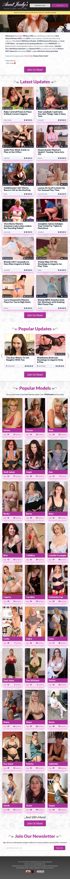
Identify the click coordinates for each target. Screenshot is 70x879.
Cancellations (15, 866)
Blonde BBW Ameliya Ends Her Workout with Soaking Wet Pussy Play (51, 302)
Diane (29, 722)
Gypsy (52, 805)
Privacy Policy (33, 866)
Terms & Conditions (24, 866)
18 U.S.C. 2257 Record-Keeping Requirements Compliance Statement (35, 862)
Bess (51, 513)
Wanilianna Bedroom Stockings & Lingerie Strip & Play (50, 359)
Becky (6, 513)
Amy (51, 430)
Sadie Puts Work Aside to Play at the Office (16, 150)
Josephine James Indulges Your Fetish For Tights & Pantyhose (50, 225)
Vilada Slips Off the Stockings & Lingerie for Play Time (50, 263)
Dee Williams (32, 680)
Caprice (7, 597)
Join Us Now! (35, 69)
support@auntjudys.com (39, 864)
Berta (29, 513)
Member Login (40, 5)
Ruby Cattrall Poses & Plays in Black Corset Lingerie (18, 112)
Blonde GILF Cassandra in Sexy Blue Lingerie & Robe (17, 262)
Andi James (9, 472)
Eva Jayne (8, 763)
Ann (51, 472)
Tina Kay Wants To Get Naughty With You (17, 358)
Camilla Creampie (57, 555)
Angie (29, 472)
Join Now (59, 5)
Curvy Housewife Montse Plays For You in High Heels (17, 300)
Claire (29, 638)
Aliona (6, 430)
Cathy (6, 638)
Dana (51, 638)
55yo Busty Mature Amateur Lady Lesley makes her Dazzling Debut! (18, 225)
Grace (29, 805)
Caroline (30, 597)
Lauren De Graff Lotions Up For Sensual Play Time (51, 189)
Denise (52, 680)
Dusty (52, 722)
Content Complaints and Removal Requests (47, 866)
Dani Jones (8, 680)
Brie (5, 555)
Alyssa (29, 430)
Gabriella (53, 763)
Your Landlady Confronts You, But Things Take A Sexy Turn (52, 113)
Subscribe (59, 848)
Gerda (6, 805)
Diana (6, 722)
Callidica (30, 555)
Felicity (30, 763)
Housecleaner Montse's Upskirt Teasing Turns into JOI (51, 151)
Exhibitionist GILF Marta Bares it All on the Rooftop (17, 189)
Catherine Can (56, 597)
